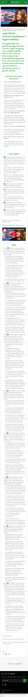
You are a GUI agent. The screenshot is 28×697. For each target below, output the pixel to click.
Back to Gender (15, 664)
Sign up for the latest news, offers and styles (13, 677)
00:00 (5, 248)
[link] (12, 225)
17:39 (5, 433)
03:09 (5, 283)
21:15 (5, 477)
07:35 (5, 334)
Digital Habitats (8, 690)
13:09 (5, 390)
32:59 (5, 583)
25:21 (5, 526)
